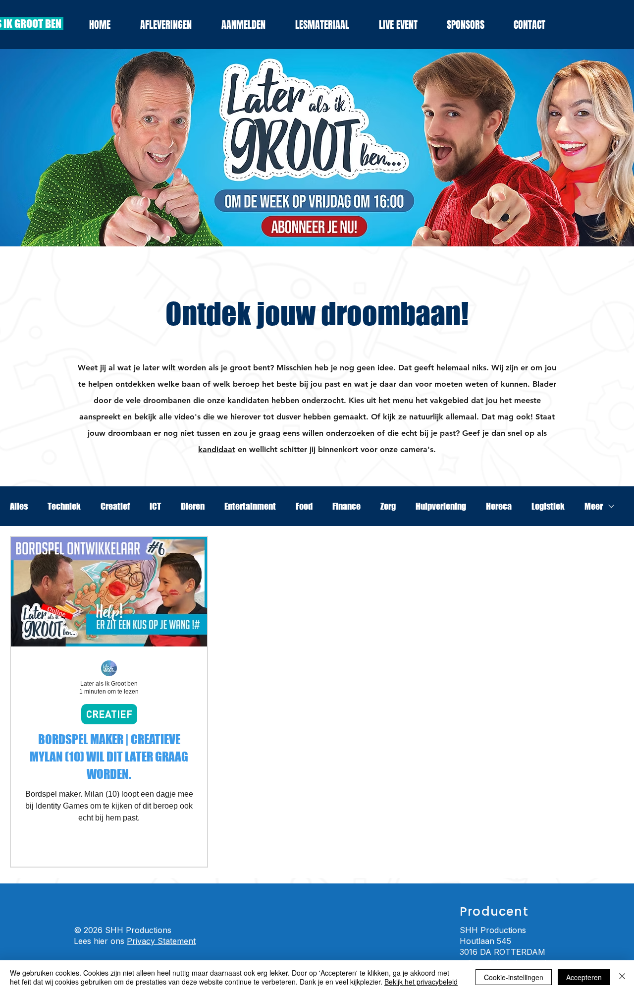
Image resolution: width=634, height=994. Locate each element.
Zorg (388, 506)
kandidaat (216, 449)
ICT (155, 506)
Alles (19, 506)
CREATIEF (109, 714)
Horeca (499, 506)
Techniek (64, 506)
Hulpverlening (441, 506)
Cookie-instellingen (513, 977)
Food (304, 506)
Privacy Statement (161, 941)
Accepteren (584, 977)
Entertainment (250, 506)
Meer (593, 506)
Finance (346, 506)
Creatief (115, 506)
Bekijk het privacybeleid (421, 982)
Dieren (193, 506)
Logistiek (548, 506)
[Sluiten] (622, 977)
